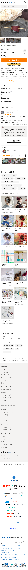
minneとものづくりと (7, 412)
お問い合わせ (5, 447)
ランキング (4, 380)
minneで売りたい (6, 389)
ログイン (20, 2)
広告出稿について (6, 427)
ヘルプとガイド (5, 439)
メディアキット (14, 458)
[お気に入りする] (25, 51)
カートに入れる (14, 60)
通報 (15, 45)
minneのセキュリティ (7, 444)
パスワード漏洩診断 (5, 548)
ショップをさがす (6, 377)
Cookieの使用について (18, 455)
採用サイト (19, 523)
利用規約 (3, 442)
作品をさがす (5, 374)
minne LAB (4, 403)
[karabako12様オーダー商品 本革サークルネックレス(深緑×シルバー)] (14, 113)
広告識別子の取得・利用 (6, 457)
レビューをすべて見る (14, 141)
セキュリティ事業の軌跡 (14, 559)
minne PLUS (4, 400)
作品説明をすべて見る (13, 81)
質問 (10, 45)
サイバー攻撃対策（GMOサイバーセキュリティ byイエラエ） (13, 554)
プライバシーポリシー (17, 457)
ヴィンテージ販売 (6, 395)
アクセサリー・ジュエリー (8, 339)
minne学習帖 (4, 415)
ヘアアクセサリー (21, 339)
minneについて (5, 369)
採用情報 (8, 458)
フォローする (21, 155)
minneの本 (4, 420)
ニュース (3, 417)
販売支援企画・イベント (8, 405)
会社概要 (3, 458)
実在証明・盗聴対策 (5, 552)
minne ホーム (4, 358)
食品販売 (3, 392)
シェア (4, 45)
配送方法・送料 (5, 98)
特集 (2, 383)
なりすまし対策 (4, 559)
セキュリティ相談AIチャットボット (8, 550)
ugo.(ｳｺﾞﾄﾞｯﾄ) (6, 49)
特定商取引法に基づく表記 (6, 455)
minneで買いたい (6, 372)
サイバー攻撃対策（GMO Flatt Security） (9, 557)
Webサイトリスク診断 (15, 548)
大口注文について (6, 429)
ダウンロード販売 (6, 397)
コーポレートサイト (11, 523)
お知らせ (3, 436)
